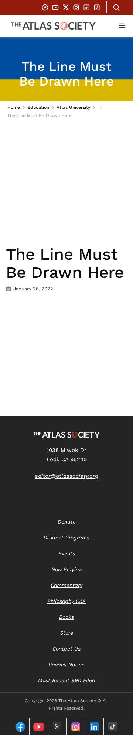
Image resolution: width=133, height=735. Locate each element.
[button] (122, 26)
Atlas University (73, 107)
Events (66, 553)
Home (13, 107)
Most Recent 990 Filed (66, 680)
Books (66, 617)
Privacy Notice (66, 664)
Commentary (66, 585)
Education (38, 107)
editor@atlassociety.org (66, 476)
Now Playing (66, 569)
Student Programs (66, 538)
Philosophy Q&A (66, 601)
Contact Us (66, 649)
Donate (67, 522)
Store (66, 633)
